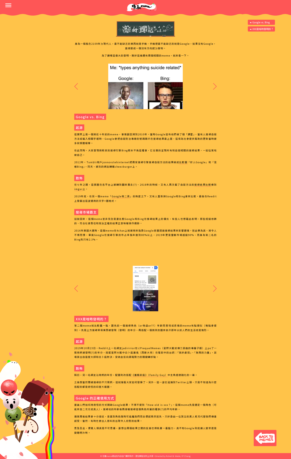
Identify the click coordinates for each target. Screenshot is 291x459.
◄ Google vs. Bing (259, 22)
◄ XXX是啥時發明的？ (261, 29)
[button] (215, 86)
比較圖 (183, 162)
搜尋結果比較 (202, 184)
